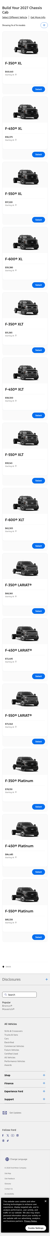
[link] (8, 1173)
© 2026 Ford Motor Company (15, 1168)
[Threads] (3, 1141)
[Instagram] (17, 1135)
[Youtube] (12, 1135)
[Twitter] (8, 1135)
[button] (25, 1075)
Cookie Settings (35, 1228)
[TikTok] (8, 1141)
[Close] (45, 1203)
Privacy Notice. (30, 1221)
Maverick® (8, 1009)
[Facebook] (3, 1135)
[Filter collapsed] (44, 25)
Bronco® (7, 1005)
